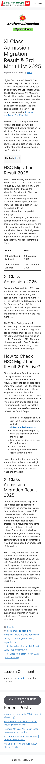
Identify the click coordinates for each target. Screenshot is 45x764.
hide (17, 158)
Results (10, 627)
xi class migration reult (22, 638)
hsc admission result (17, 631)
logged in (21, 678)
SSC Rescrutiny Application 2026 (22, 700)
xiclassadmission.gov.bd (23, 427)
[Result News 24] (15, 3)
